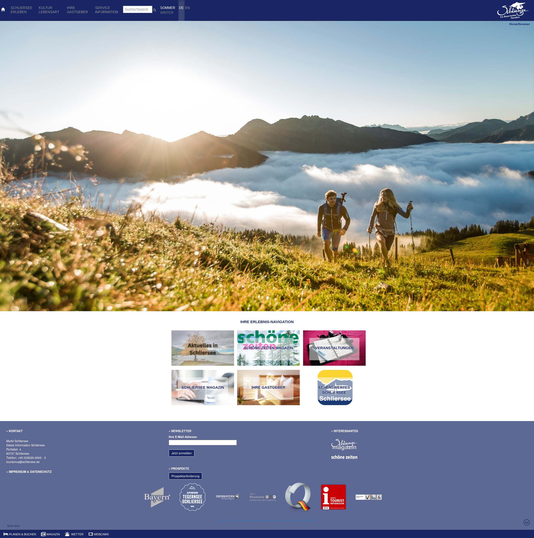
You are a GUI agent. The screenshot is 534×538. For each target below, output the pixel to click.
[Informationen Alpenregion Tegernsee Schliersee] (197, 497)
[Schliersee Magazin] (348, 442)
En (187, 8)
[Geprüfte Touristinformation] (302, 497)
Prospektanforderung (185, 476)
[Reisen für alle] (373, 497)
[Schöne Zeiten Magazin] (348, 456)
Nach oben (13, 525)
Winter (167, 12)
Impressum (17, 471)
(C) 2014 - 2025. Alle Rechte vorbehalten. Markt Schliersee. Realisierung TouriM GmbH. (267, 520)
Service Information (106, 10)
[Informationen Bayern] (161, 497)
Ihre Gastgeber (77, 10)
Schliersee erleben (21, 10)
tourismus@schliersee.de (23, 462)
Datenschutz (41, 471)
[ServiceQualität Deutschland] (338, 497)
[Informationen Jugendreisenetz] (267, 497)
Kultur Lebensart (49, 10)
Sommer (167, 8)
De (181, 8)
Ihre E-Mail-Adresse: (183, 437)
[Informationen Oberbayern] (232, 497)
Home (513, 24)
